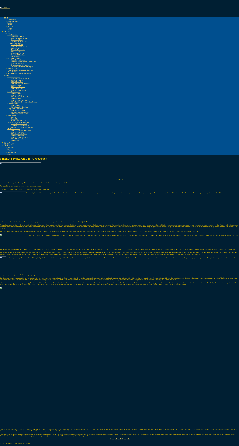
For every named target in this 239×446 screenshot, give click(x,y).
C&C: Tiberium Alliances (18, 139)
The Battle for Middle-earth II (20, 125)
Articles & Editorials (17, 45)
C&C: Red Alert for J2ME (19, 132)
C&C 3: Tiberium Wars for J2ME (21, 130)
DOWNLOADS (9, 144)
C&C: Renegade (16, 85)
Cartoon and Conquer (17, 36)
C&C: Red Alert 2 (16, 95)
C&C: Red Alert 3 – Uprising (20, 100)
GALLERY (7, 142)
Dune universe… (12, 115)
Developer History (12, 68)
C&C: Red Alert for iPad (18, 135)
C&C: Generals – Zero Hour (19, 107)
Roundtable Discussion (18, 53)
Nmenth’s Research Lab (18, 50)
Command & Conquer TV (19, 63)
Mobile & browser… (13, 129)
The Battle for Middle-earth (19, 124)
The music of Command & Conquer (21, 66)
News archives (11, 19)
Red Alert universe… (13, 92)
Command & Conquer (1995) (20, 78)
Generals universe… (13, 103)
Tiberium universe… (13, 77)
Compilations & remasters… (15, 108)
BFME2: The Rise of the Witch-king (22, 127)
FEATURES (7, 33)
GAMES (6, 75)
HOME (6, 18)
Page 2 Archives (16, 51)
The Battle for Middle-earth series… (18, 122)
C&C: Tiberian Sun (17, 82)
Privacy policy (11, 152)
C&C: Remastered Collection (19, 114)
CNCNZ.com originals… (14, 43)
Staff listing (10, 147)
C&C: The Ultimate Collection (20, 112)
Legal (9, 154)
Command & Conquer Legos (19, 38)
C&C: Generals (15, 105)
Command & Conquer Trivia (19, 46)
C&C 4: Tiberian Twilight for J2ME (21, 137)
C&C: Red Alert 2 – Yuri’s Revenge (21, 97)
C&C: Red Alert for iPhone (19, 134)
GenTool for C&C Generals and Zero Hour (20, 70)
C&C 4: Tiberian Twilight (18, 90)
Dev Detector (15, 48)
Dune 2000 (14, 119)
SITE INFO (7, 145)
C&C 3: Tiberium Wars (18, 87)
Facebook (10, 23)
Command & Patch (16, 40)
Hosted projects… (12, 35)
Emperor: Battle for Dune (18, 120)
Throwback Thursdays (18, 55)
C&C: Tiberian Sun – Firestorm (20, 83)
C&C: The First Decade (18, 110)
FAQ (8, 149)
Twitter (9, 24)
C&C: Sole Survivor (17, 80)
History (9, 150)
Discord (9, 30)
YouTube (10, 26)
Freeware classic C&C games (20, 65)
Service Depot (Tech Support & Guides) (19, 73)
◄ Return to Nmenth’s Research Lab (120, 439)
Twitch (9, 28)
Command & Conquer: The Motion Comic (23, 61)
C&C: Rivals (15, 140)
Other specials (15, 56)
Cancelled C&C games (18, 60)
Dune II (13, 117)
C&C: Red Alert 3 (16, 98)
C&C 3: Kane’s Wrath (17, 88)
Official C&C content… (14, 58)
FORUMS (7, 31)
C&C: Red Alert (16, 93)
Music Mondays (12, 72)
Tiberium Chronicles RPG (19, 41)
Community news (12, 21)
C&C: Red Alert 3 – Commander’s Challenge (24, 102)
